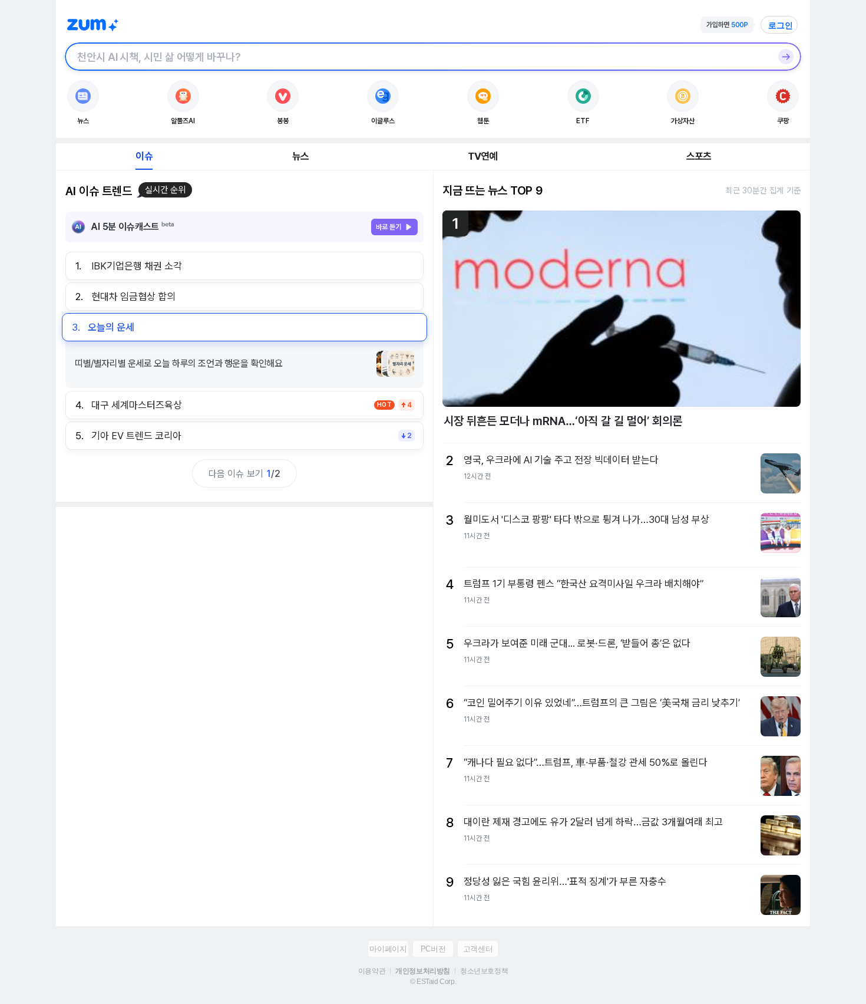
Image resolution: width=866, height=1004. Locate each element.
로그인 (780, 25)
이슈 (143, 156)
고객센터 (478, 948)
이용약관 (371, 971)
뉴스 (300, 156)
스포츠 (699, 156)
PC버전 (433, 948)
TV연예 (483, 156)
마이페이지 (387, 948)
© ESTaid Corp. (433, 981)
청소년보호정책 (484, 971)
